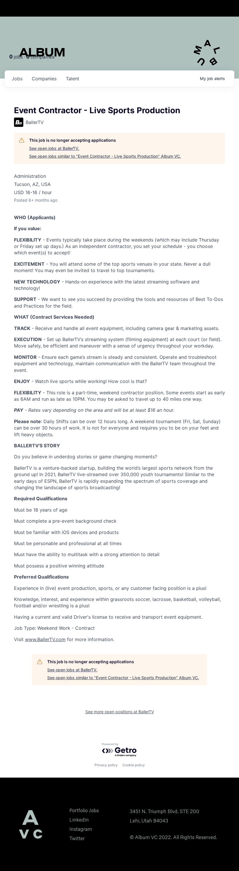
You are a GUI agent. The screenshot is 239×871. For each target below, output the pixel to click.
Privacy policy (106, 765)
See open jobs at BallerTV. (54, 148)
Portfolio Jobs (84, 810)
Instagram (80, 829)
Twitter (77, 838)
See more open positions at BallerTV (119, 711)
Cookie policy (133, 765)
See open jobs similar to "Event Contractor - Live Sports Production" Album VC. (105, 156)
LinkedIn (79, 820)
